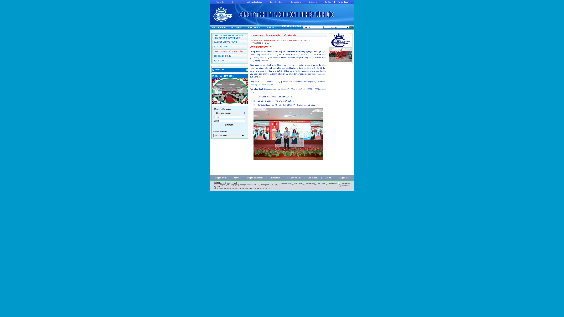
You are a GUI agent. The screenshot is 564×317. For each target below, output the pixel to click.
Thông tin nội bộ (344, 178)
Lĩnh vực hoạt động (254, 2)
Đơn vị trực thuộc (276, 2)
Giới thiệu (236, 2)
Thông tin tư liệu (220, 178)
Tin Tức (328, 2)
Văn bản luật (313, 178)
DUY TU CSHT (254, 27)
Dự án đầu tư (296, 2)
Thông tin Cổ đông (293, 178)
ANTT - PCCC (236, 27)
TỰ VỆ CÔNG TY (221, 61)
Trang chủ (220, 2)
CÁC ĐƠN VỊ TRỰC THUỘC (225, 42)
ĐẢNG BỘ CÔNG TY (222, 47)
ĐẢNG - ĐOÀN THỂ (219, 27)
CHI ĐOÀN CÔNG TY (222, 56)
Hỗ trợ (236, 178)
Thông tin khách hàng (254, 178)
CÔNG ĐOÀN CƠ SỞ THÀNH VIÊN (228, 51)
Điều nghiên (275, 178)
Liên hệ (328, 178)
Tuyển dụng (343, 2)
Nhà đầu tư (313, 2)
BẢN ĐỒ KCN (271, 27)
